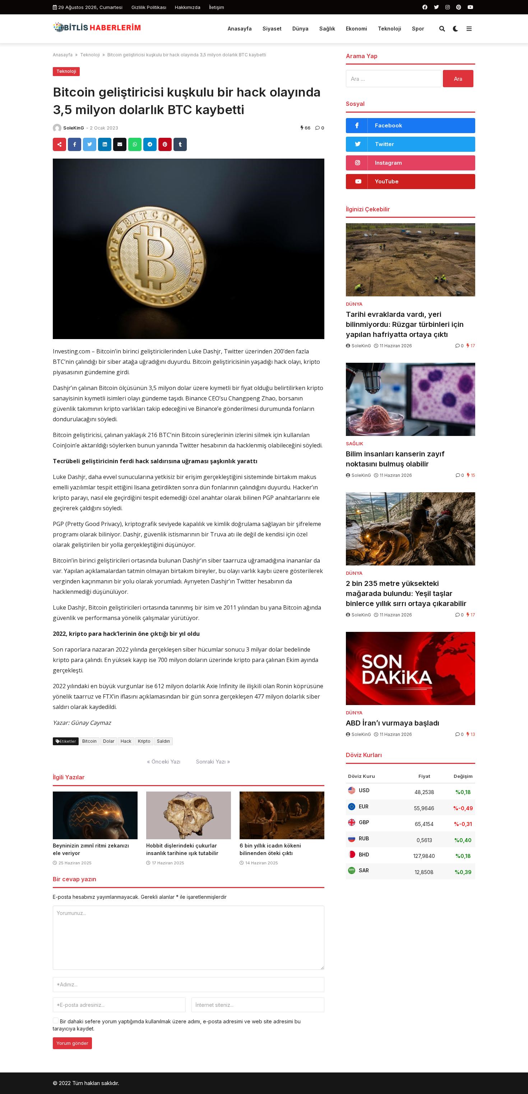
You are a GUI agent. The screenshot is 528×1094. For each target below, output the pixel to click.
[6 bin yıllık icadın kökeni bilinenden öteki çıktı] (282, 816)
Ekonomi (356, 28)
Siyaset (272, 28)
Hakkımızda (187, 7)
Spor (418, 28)
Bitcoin (89, 741)
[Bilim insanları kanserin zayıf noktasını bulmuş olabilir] (410, 399)
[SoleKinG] (57, 128)
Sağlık (327, 28)
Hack (126, 741)
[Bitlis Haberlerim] (96, 27)
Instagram (388, 162)
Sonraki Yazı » (213, 761)
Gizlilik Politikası (148, 7)
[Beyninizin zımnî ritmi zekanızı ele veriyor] (95, 816)
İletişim (216, 7)
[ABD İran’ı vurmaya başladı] (410, 668)
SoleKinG (73, 128)
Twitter (384, 144)
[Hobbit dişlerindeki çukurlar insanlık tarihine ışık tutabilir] (188, 816)
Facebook (388, 125)
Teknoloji (389, 28)
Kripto (144, 741)
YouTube (387, 181)
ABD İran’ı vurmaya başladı (392, 723)
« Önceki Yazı (163, 761)
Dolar (108, 741)
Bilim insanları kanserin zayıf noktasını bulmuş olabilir (395, 459)
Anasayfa (240, 28)
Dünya (300, 28)
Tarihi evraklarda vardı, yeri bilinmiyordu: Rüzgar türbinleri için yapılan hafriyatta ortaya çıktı (405, 324)
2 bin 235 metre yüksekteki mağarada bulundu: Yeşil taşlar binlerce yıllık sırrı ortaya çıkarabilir (406, 593)
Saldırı (163, 741)
